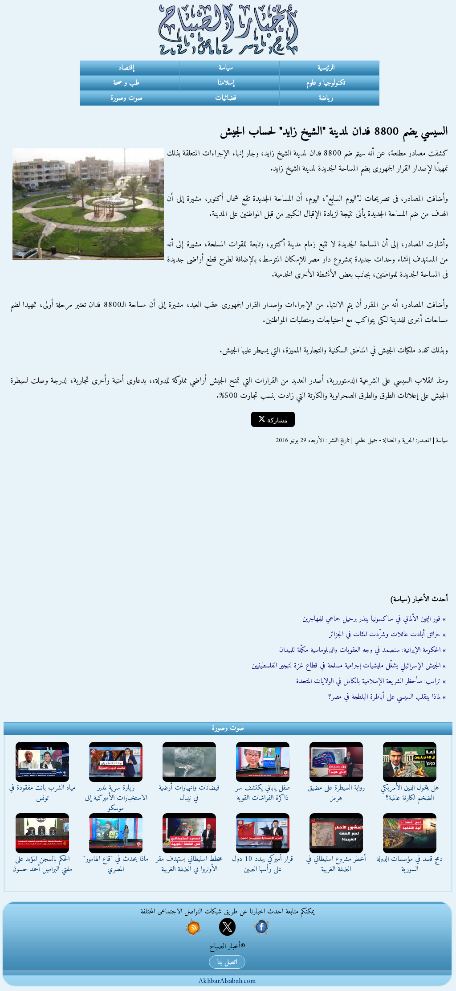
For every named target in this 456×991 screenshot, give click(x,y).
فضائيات (225, 98)
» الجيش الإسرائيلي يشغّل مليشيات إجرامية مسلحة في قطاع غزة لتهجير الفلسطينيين (349, 665)
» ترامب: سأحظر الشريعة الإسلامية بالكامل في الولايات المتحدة (371, 681)
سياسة (226, 67)
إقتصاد (126, 67)
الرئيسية (326, 67)
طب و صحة (126, 83)
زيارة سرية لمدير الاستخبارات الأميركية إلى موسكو (116, 798)
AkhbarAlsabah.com (227, 981)
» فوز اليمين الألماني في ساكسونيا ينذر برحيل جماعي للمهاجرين (374, 619)
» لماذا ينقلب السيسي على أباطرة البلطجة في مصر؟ (387, 697)
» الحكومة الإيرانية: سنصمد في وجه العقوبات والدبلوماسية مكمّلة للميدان (362, 650)
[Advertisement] (228, 519)
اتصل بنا (227, 962)
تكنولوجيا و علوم (325, 83)
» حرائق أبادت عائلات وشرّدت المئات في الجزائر (387, 634)
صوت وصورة (126, 98)
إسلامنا (226, 83)
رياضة (326, 98)
